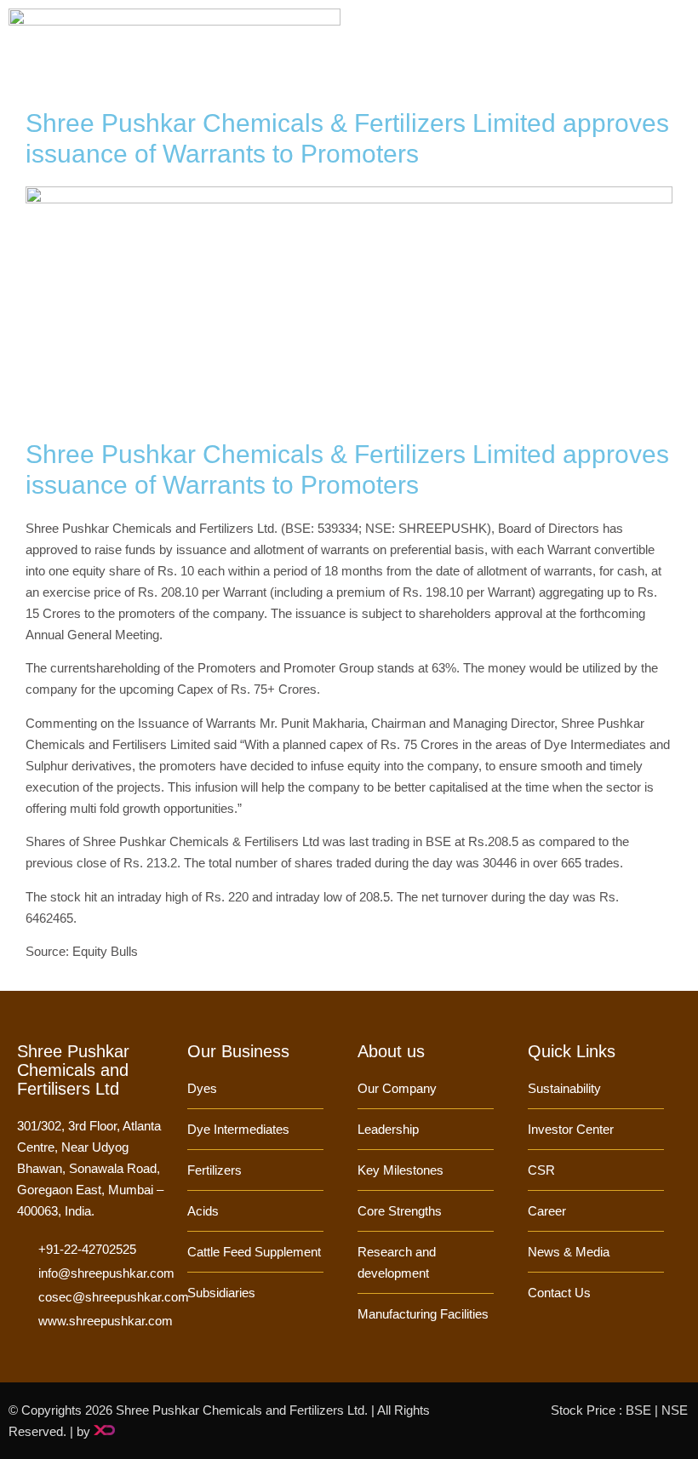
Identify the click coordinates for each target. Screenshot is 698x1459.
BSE (638, 1410)
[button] (677, 45)
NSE (674, 1410)
